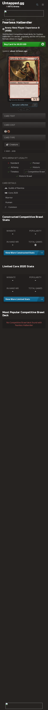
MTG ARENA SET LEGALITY (14, 158)
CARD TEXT (9, 116)
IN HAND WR (13, 241)
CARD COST (9, 125)
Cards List (10, 19)
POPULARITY (35, 230)
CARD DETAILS (9, 183)
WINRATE (11, 230)
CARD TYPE (9, 137)
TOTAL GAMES (35, 241)
